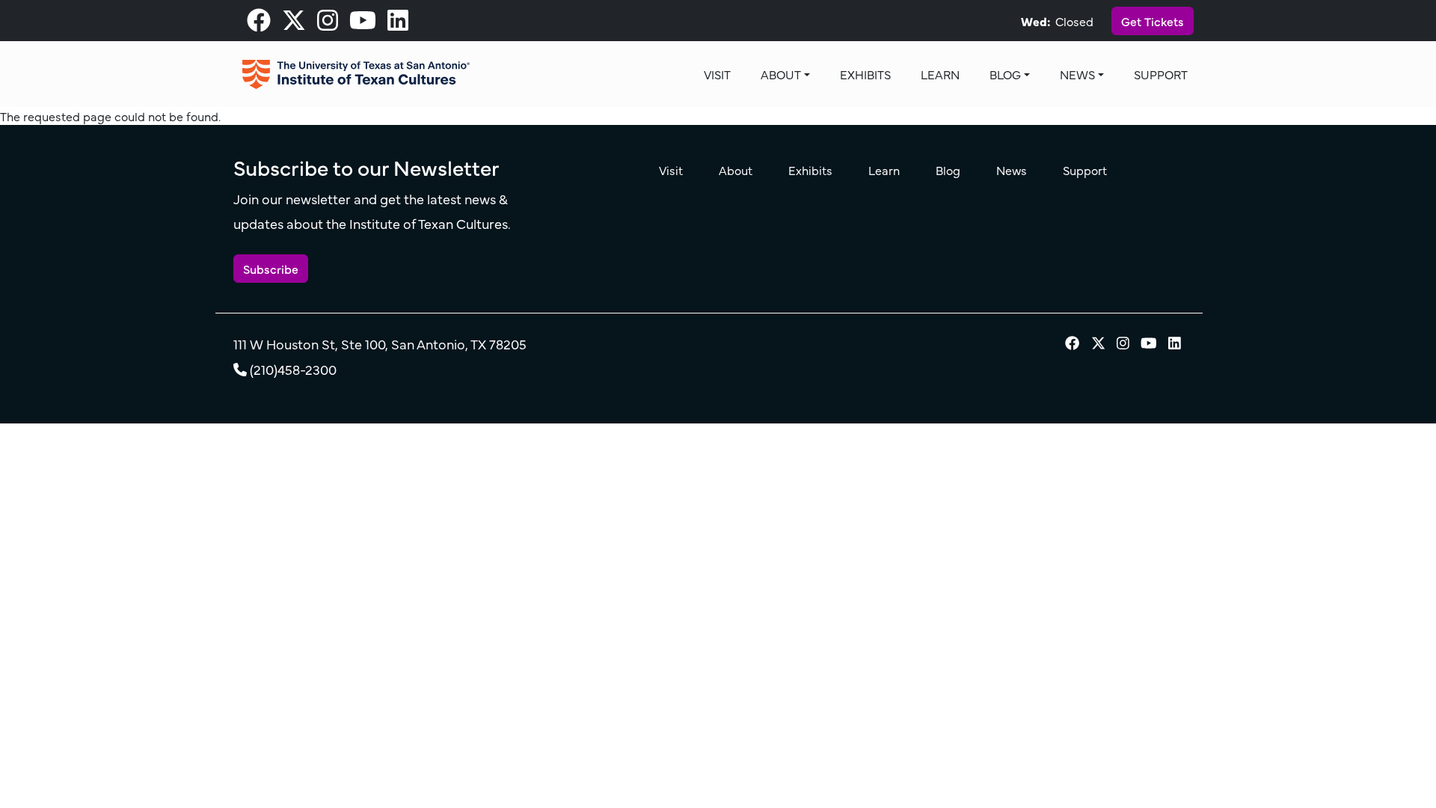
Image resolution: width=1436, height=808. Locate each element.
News (1077, 74)
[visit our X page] (294, 24)
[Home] (356, 74)
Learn (940, 74)
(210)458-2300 (293, 369)
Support (1161, 74)
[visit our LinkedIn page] (397, 24)
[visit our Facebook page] (259, 24)
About (781, 74)
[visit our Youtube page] (362, 24)
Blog (1005, 74)
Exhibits (865, 74)
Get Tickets (1152, 21)
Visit (717, 74)
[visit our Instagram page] (327, 24)
